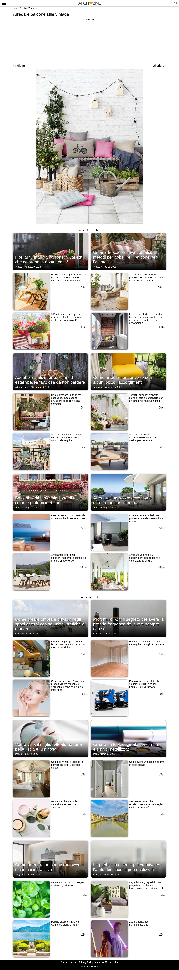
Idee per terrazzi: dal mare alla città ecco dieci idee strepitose (68, 517)
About (74, 962)
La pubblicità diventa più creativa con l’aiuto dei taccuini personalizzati (128, 867)
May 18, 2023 (109, 267)
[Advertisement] (89, 40)
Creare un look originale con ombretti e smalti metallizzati (128, 746)
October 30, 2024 (35, 874)
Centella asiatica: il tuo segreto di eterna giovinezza (68, 884)
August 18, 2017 (33, 507)
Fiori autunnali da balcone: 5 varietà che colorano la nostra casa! (48, 259)
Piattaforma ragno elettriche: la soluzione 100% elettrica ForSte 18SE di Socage (146, 684)
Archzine (113, 962)
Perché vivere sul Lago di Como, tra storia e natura (65, 923)
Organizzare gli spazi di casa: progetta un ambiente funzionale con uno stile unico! (146, 885)
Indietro (20, 65)
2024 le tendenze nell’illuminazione (139, 923)
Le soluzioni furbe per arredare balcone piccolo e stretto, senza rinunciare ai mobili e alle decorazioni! (146, 318)
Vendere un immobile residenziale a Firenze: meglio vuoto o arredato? (146, 804)
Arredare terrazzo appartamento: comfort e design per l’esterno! (143, 437)
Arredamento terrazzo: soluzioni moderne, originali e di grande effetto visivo (68, 557)
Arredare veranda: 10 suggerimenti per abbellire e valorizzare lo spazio (144, 557)
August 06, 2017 (111, 507)
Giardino (24, 8)
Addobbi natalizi (23, 387)
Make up (19, 754)
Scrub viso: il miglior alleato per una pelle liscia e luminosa (48, 746)
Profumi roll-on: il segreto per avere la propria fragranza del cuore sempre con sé (128, 624)
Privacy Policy (86, 962)
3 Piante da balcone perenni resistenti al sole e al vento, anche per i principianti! (67, 317)
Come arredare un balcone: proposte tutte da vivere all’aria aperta (146, 518)
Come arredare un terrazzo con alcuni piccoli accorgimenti (122, 380)
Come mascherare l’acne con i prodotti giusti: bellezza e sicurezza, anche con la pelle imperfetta (68, 685)
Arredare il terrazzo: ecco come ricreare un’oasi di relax (122, 500)
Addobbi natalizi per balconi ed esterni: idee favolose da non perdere (50, 380)
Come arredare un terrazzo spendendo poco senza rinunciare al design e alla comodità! (66, 399)
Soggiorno (20, 874)
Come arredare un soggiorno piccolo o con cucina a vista (49, 867)
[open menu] (3, 3)
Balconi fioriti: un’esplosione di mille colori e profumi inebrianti (48, 500)
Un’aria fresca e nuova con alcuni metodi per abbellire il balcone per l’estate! (125, 257)
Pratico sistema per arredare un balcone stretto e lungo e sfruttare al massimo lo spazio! (68, 277)
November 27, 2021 (42, 387)
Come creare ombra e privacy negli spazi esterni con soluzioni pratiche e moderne (49, 624)
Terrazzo (33, 8)
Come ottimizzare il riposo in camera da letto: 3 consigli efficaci (67, 764)
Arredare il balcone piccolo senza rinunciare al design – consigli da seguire (67, 437)
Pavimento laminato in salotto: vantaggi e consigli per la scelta (146, 643)
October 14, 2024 (111, 874)
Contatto (65, 962)
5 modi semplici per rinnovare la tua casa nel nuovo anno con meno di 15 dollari (68, 644)
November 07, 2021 (112, 387)
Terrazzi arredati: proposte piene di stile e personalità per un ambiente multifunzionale (146, 398)
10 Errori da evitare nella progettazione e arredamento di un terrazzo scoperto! (146, 277)
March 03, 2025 (107, 754)
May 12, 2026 (109, 633)
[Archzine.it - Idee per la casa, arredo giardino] (89, 3)
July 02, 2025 (31, 754)
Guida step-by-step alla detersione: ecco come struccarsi (64, 804)
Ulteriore (158, 65)
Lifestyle (19, 633)
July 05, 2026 (31, 633)
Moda (96, 754)
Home (15, 8)
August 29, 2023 (33, 267)
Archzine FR (101, 962)
